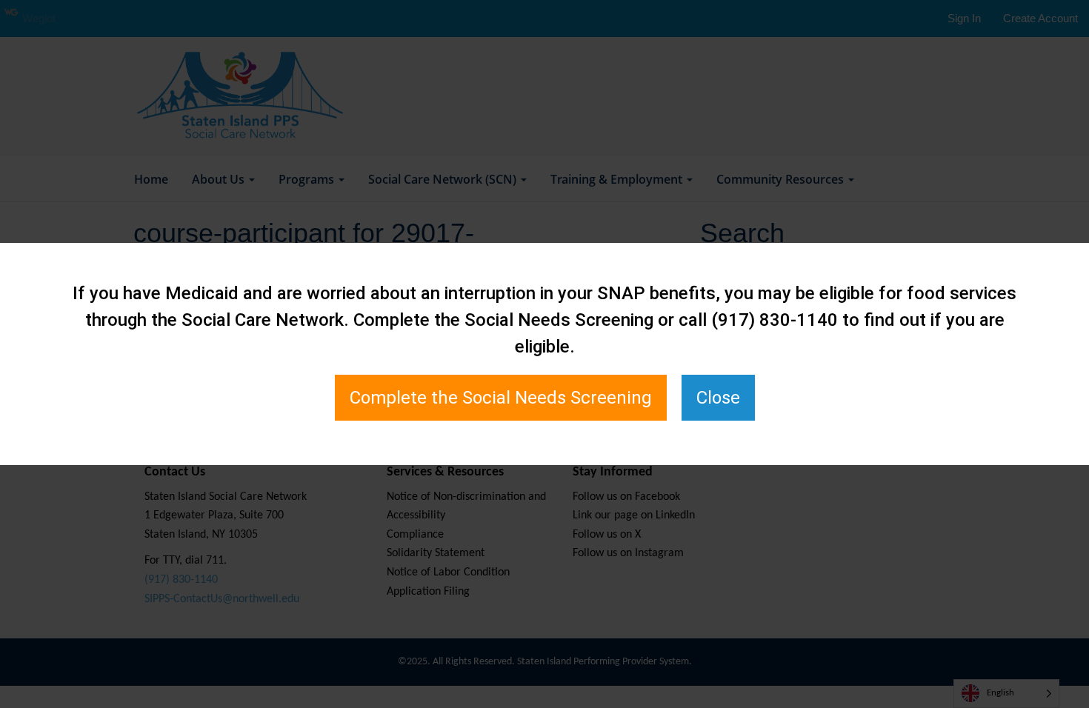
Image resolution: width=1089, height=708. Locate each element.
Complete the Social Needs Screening (501, 397)
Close (718, 397)
